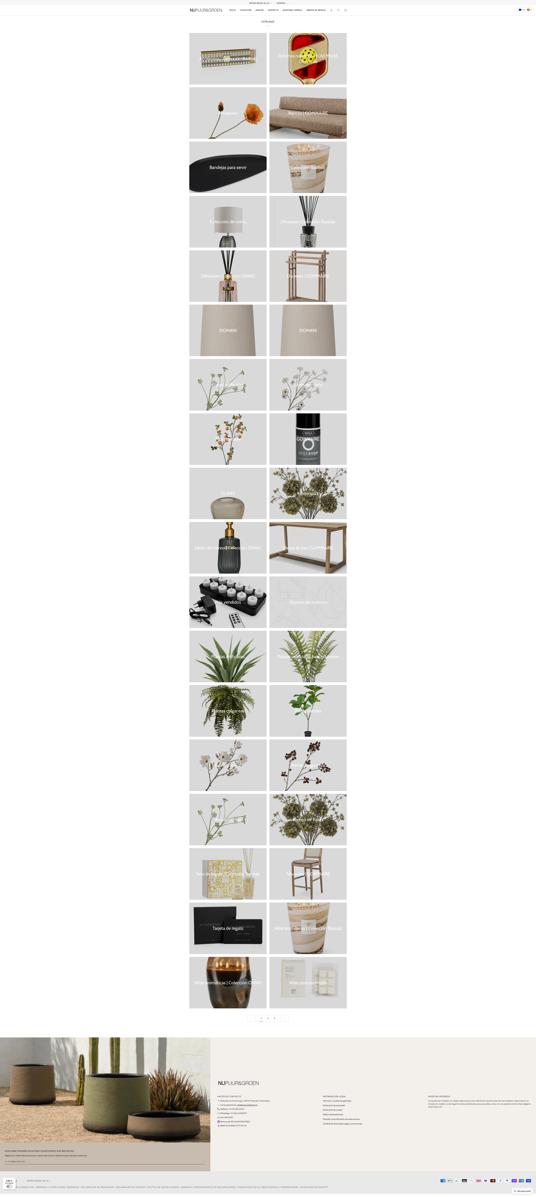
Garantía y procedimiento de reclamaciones (341, 1122)
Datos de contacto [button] (229, 1099)
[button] (245, 13)
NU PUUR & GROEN (17, 1190)
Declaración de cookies (332, 1113)
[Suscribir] (203, 1164)
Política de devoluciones (333, 1117)
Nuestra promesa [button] (439, 1099)
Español (281, 6)
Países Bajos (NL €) (259, 6)
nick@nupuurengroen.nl (247, 1108)
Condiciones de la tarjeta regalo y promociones (342, 1127)
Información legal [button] (334, 1099)
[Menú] (14, 1179)
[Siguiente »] (285, 1022)
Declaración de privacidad (334, 1108)
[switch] (9, 1186)
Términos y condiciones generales (337, 1104)
